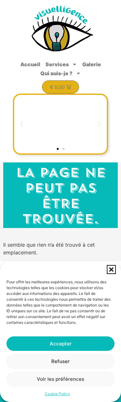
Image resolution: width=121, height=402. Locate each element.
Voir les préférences (60, 379)
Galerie (91, 64)
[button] (111, 269)
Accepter (61, 344)
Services (57, 64)
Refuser (60, 361)
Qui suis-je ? (56, 73)
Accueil (30, 64)
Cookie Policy (57, 393)
